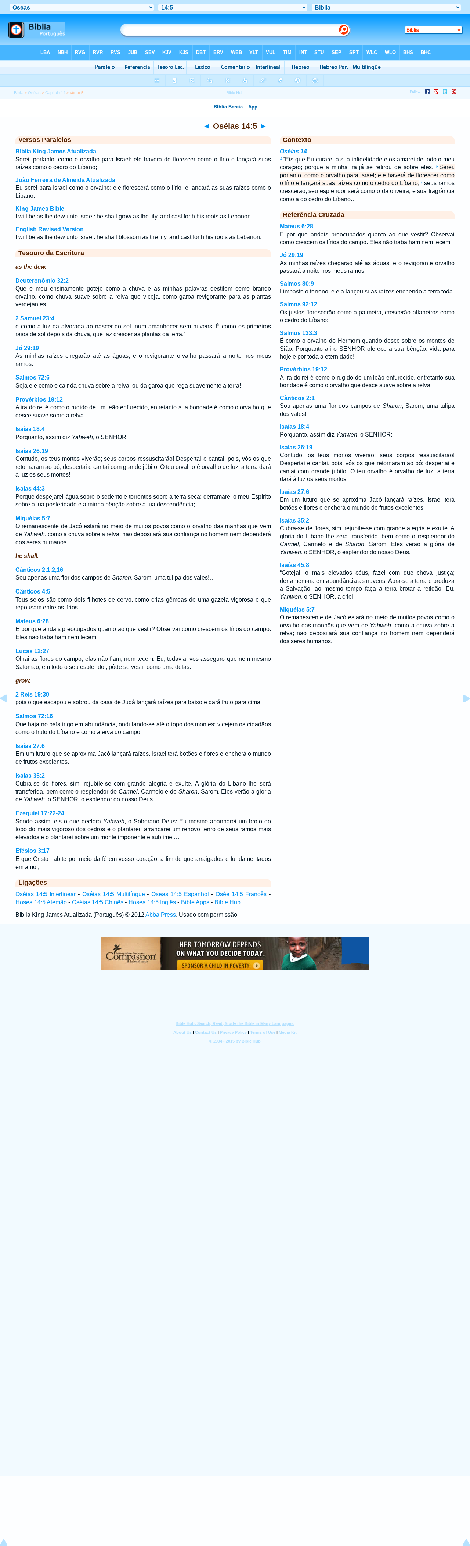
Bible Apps (195, 902)
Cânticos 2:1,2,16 (39, 570)
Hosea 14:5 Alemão (41, 902)
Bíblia (19, 92)
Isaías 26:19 (31, 451)
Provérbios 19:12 (39, 399)
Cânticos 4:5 (32, 591)
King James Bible (39, 209)
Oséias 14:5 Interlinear (45, 894)
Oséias (34, 92)
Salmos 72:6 (32, 377)
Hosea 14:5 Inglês (152, 902)
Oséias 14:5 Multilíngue (113, 894)
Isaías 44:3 (30, 488)
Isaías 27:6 (30, 746)
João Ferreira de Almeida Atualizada (65, 180)
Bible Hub (227, 902)
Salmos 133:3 (298, 333)
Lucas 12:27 (32, 651)
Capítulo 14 (55, 92)
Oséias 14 (293, 151)
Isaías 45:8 (294, 565)
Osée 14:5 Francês (241, 894)
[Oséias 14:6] (461, 715)
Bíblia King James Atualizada (55, 151)
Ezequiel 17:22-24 (39, 813)
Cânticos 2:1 (297, 398)
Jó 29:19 (27, 348)
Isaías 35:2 (30, 776)
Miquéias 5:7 (32, 518)
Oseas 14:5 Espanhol (180, 894)
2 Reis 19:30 (32, 694)
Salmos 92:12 (298, 304)
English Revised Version (49, 229)
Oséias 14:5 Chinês (97, 902)
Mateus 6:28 (32, 621)
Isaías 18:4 (30, 429)
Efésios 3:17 (32, 851)
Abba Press (160, 915)
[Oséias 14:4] (9, 715)
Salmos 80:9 (297, 284)
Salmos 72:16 (34, 716)
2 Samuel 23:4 (34, 318)
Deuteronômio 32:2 (42, 281)
